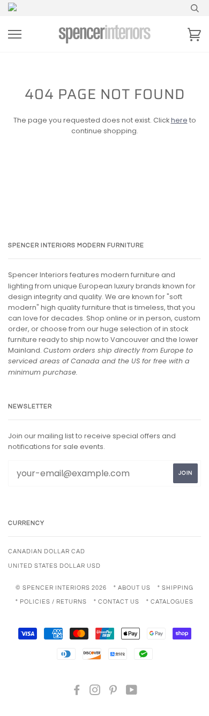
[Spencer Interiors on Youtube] (132, 692)
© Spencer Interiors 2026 (61, 588)
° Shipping (175, 588)
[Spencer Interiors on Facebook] (77, 692)
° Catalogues (169, 602)
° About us (132, 588)
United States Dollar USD (54, 566)
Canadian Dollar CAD (46, 551)
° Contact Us (116, 602)
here (179, 120)
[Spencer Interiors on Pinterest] (113, 692)
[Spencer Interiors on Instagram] (95, 692)
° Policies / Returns (51, 602)
